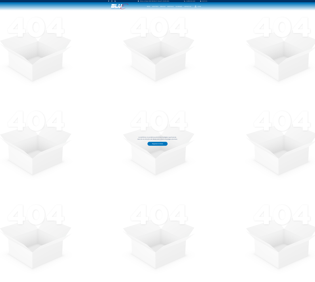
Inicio (148, 6)
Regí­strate (170, 6)
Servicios (163, 6)
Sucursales (179, 6)
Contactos (187, 6)
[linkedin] (115, 1)
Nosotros (155, 6)
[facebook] (108, 1)
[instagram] (111, 1)
